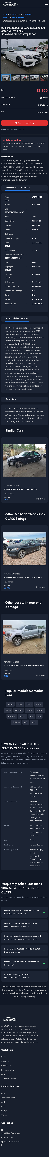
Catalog (15, 14)
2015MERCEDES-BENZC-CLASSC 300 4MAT (23, 577)
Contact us (5, 129)
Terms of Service (8, 1079)
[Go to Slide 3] (25, 77)
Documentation (7, 1070)
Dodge (4, 1111)
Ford (3, 1106)
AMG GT (23, 716)
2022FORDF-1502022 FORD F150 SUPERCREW (24, 666)
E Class (29, 704)
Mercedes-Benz (8, 1098)
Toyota (4, 1115)
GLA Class (11, 716)
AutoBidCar (8, 1137)
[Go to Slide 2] (15, 77)
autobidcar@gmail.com (11, 1133)
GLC (39, 716)
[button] (24, 56)
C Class (20, 704)
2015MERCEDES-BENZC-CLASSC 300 (20, 489)
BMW (3, 1093)
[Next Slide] (45, 56)
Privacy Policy (6, 1074)
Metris (34, 722)
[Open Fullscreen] (46, 72)
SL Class (29, 710)
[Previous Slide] (3, 56)
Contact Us (6, 1065)
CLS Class (18, 710)
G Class (38, 704)
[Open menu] (46, 4)
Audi (3, 1102)
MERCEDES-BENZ (18, 18)
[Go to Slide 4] (34, 77)
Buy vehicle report (17, 129)
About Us (5, 1061)
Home (5, 14)
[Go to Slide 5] (43, 77)
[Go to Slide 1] (6, 77)
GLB (25, 722)
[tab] (17, 188)
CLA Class (40, 710)
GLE (31, 716)
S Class (8, 710)
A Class (10, 704)
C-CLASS (36, 204)
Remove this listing (24, 123)
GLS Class (16, 722)
